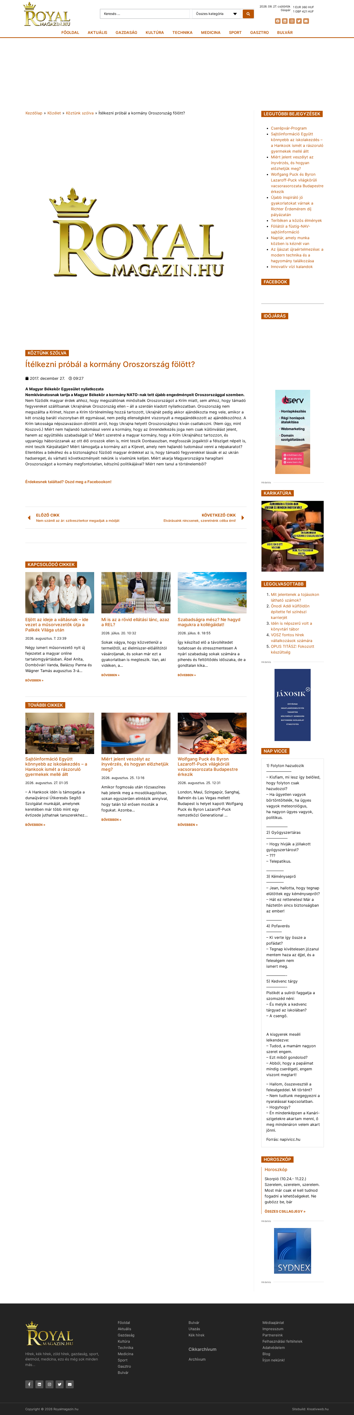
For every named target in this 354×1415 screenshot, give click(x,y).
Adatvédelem (273, 1347)
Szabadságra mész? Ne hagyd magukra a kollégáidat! (209, 622)
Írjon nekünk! (273, 1360)
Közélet (54, 113)
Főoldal (70, 32)
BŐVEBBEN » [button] (34, 680)
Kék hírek (196, 1335)
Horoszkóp (276, 1169)
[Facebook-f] (29, 1384)
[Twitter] (299, 21)
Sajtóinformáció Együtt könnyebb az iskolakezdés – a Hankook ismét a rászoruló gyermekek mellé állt (56, 766)
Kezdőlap (34, 113)
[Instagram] (292, 21)
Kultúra (155, 32)
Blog (266, 1354)
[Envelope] (306, 21)
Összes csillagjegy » (285, 1211)
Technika (182, 32)
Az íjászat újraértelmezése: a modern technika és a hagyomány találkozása (297, 255)
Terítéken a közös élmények (296, 220)
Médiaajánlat (273, 1322)
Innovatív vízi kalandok (292, 266)
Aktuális (97, 32)
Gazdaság (126, 32)
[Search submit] (248, 14)
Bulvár (285, 32)
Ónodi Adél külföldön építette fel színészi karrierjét (290, 612)
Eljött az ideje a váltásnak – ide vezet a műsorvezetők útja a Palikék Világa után (56, 624)
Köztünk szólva (80, 113)
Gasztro (259, 32)
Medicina (211, 32)
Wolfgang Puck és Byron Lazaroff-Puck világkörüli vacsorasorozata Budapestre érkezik (208, 766)
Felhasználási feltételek (282, 1341)
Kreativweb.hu (318, 1409)
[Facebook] (278, 21)
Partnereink (272, 1335)
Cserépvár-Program (289, 128)
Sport (235, 32)
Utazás (194, 1329)
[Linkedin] (285, 21)
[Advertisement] (177, 74)
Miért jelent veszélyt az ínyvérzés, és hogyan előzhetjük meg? (135, 764)
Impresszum (272, 1329)
